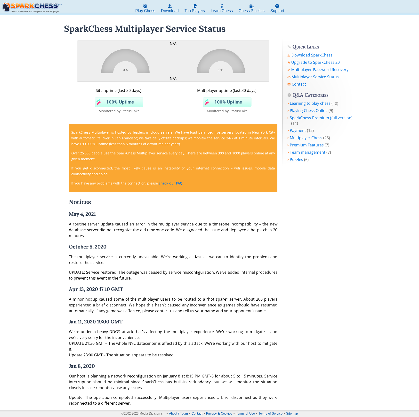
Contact (299, 84)
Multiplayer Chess (306, 137)
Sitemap (292, 413)
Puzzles (296, 159)
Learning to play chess (310, 103)
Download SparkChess (311, 55)
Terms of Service (270, 413)
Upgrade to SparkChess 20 (315, 62)
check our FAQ (171, 183)
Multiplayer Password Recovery (319, 69)
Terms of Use (245, 413)
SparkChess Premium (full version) (321, 117)
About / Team (178, 413)
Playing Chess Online (309, 110)
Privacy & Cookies (219, 413)
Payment (298, 130)
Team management (307, 152)
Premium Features (307, 145)
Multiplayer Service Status (315, 77)
